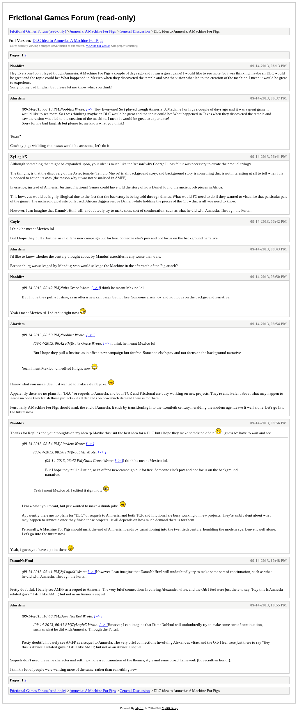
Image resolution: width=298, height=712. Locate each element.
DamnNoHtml (21, 560)
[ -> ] (90, 109)
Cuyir (15, 221)
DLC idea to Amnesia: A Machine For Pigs (68, 40)
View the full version (98, 45)
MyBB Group (170, 708)
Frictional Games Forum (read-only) (72, 17)
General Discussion (135, 31)
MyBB (139, 708)
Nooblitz (17, 66)
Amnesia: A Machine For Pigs (93, 31)
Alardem (17, 98)
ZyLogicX (18, 156)
